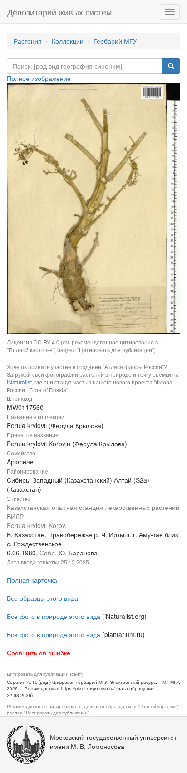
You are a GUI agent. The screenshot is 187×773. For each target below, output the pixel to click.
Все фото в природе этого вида (53, 616)
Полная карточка (32, 579)
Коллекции (68, 40)
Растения (28, 40)
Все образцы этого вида (42, 598)
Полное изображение (39, 78)
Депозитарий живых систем (59, 12)
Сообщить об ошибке (38, 652)
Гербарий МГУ (115, 40)
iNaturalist (19, 382)
